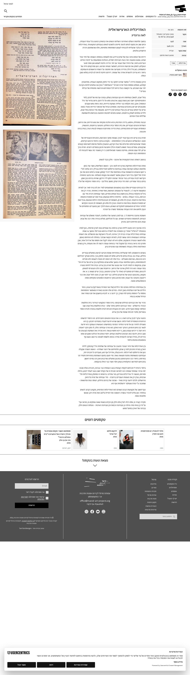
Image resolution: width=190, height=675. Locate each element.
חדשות (174, 502)
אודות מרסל (151, 495)
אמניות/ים (173, 487)
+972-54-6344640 (95, 504)
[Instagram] (86, 511)
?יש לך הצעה (172, 498)
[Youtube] (98, 511)
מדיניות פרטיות (150, 509)
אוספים (174, 491)
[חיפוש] (6, 11)
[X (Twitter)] (180, 94)
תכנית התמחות (150, 491)
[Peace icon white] (103, 511)
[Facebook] (185, 94)
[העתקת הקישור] (170, 94)
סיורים (153, 487)
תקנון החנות (151, 502)
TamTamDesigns (25, 528)
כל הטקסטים (172, 484)
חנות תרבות (151, 498)
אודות (174, 495)
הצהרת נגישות (151, 506)
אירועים (153, 484)
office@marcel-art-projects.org (95, 501)
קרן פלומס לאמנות (28, 521)
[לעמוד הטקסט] (141, 440)
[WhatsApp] (175, 94)
